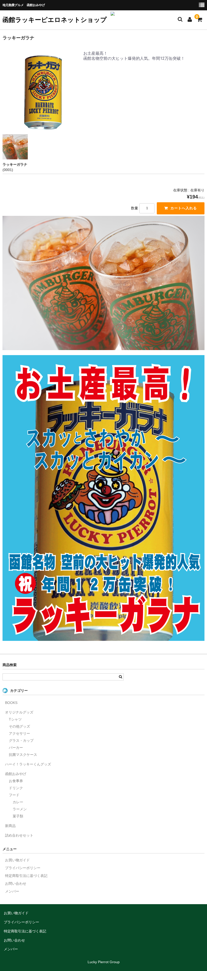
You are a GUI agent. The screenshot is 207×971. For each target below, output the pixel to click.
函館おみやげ (15, 774)
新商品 (10, 826)
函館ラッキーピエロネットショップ (55, 19)
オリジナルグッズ (19, 712)
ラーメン (20, 809)
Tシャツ (15, 719)
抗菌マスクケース (23, 755)
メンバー (12, 891)
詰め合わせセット (19, 835)
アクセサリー (19, 733)
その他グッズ (19, 726)
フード (14, 795)
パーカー (16, 748)
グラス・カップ (21, 740)
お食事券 (16, 781)
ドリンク (16, 788)
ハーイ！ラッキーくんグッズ (28, 764)
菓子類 (18, 816)
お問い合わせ (15, 883)
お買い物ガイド (17, 860)
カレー (18, 802)
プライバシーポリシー (22, 868)
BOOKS (11, 703)
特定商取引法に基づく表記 (26, 876)
